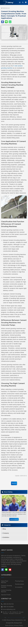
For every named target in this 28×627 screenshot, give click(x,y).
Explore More (13, 519)
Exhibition (6, 537)
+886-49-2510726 (8, 604)
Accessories (18, 587)
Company (6, 533)
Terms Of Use (9, 625)
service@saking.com (9, 609)
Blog (4, 529)
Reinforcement (19, 584)
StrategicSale (18, 623)
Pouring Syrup (19, 581)
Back (13, 483)
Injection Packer (6, 594)
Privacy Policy (18, 625)
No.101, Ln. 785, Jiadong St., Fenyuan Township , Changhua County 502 (13, 612)
